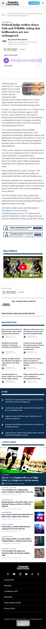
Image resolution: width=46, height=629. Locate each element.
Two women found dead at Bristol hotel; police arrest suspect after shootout (12, 331)
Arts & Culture (8, 524)
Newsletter (8, 597)
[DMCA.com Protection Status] (23, 623)
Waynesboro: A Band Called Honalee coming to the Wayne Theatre (16, 528)
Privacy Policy (9, 608)
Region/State (7, 22)
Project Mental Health (12, 603)
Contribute (34, 3)
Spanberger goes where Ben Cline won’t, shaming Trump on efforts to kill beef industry (17, 504)
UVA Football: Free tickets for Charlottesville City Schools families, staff (16, 553)
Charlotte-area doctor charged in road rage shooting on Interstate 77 (11, 345)
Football (6, 487)
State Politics (8, 499)
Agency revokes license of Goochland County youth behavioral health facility (33, 331)
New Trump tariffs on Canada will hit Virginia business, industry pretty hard (17, 540)
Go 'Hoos (6, 474)
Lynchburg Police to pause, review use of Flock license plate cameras (12, 376)
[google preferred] (10, 49)
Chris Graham (9, 336)
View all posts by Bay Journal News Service (18, 313)
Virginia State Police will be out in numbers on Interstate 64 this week (33, 376)
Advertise (7, 586)
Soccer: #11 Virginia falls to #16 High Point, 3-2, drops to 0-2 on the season (20, 479)
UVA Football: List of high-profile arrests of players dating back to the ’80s (17, 491)
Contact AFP (9, 580)
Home (3, 15)
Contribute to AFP (11, 591)
